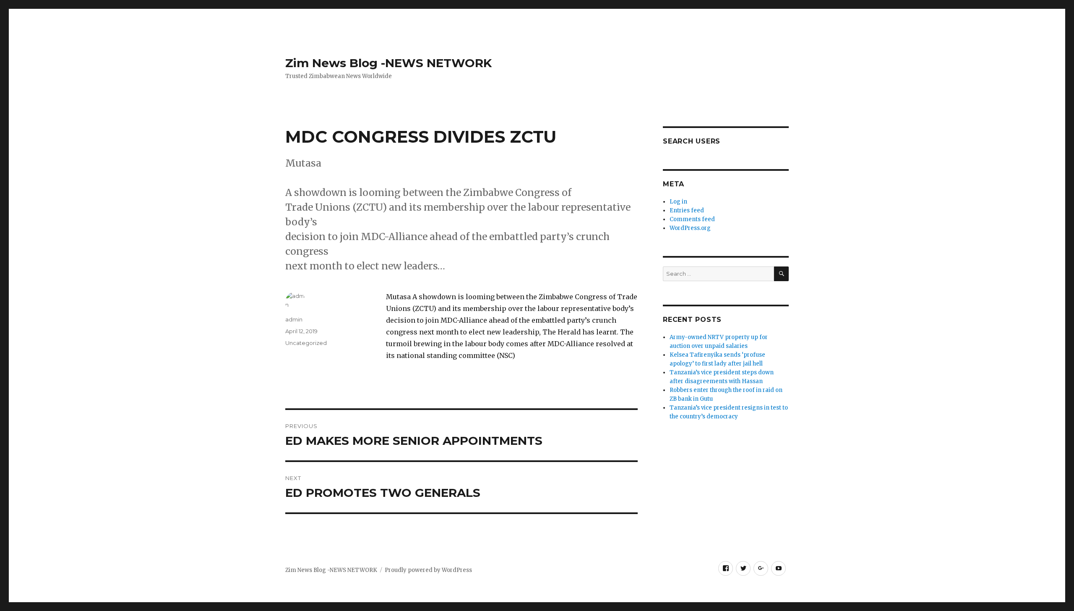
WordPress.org (690, 228)
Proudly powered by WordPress (428, 570)
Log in (678, 201)
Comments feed (692, 219)
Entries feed (687, 210)
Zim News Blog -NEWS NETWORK (388, 63)
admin (293, 319)
